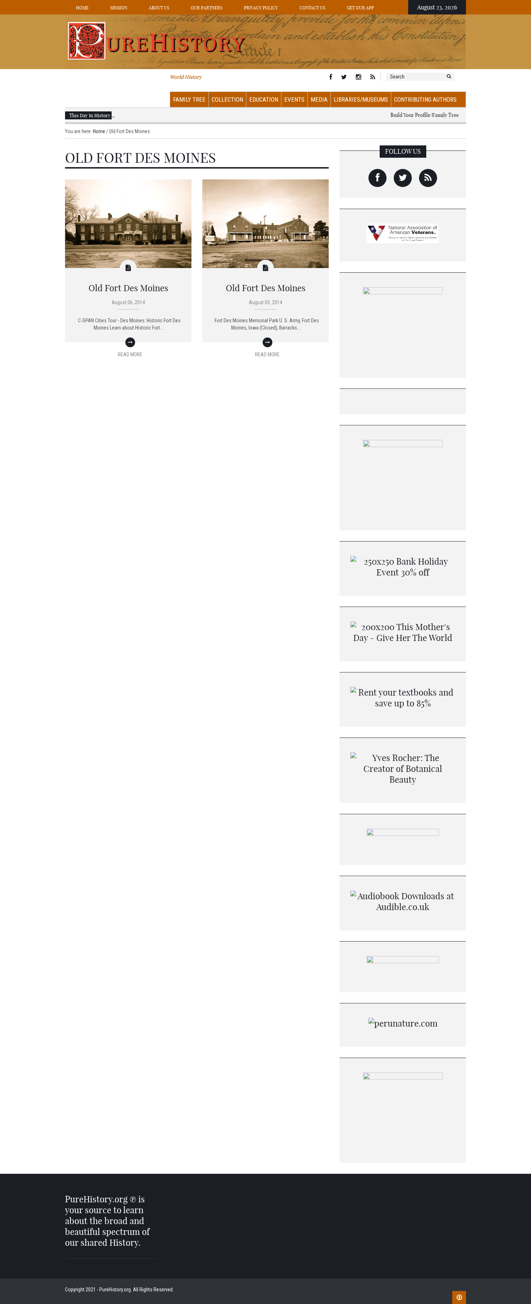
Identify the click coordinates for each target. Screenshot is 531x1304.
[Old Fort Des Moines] (128, 223)
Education (263, 99)
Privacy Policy (261, 7)
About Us (159, 7)
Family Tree (189, 99)
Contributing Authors (425, 99)
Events (294, 99)
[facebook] (377, 178)
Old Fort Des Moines (128, 288)
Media (319, 99)
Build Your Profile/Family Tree (424, 115)
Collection (227, 99)
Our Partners (206, 7)
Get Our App (360, 7)
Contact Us (312, 7)
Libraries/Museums (361, 99)
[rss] (428, 178)
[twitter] (403, 178)
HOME (82, 7)
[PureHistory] (265, 41)
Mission (118, 7)
